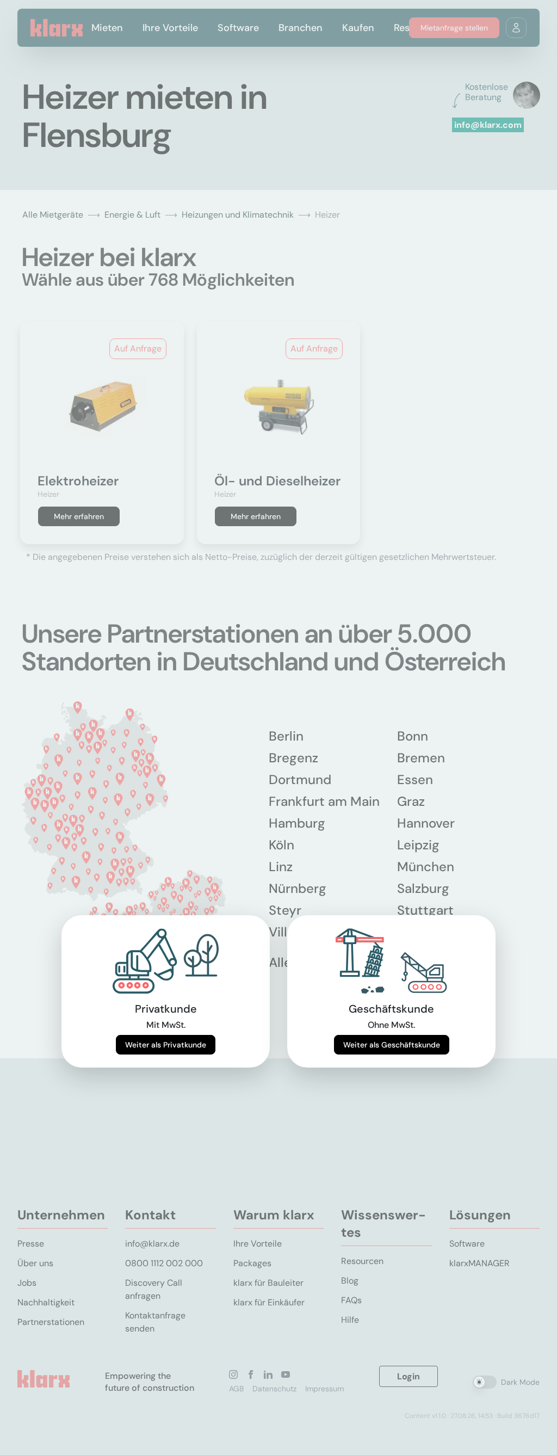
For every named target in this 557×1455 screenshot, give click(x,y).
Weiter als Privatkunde (165, 1045)
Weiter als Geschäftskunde (391, 1045)
